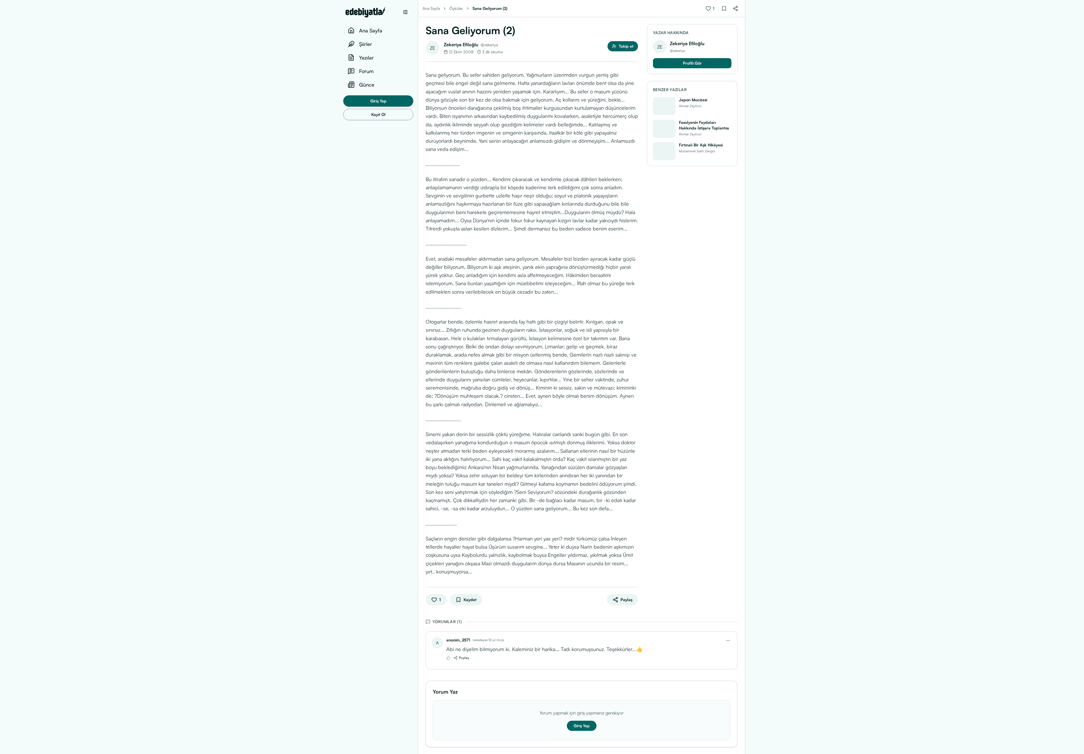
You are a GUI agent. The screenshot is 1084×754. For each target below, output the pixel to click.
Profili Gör (692, 63)
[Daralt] (405, 12)
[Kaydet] (724, 8)
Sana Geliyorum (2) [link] (490, 8)
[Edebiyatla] (373, 12)
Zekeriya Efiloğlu (461, 44)
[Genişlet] (417, 377)
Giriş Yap (378, 100)
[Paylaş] (735, 8)
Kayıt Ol (378, 114)
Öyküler (456, 8)
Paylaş (464, 658)
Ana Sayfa (431, 8)
